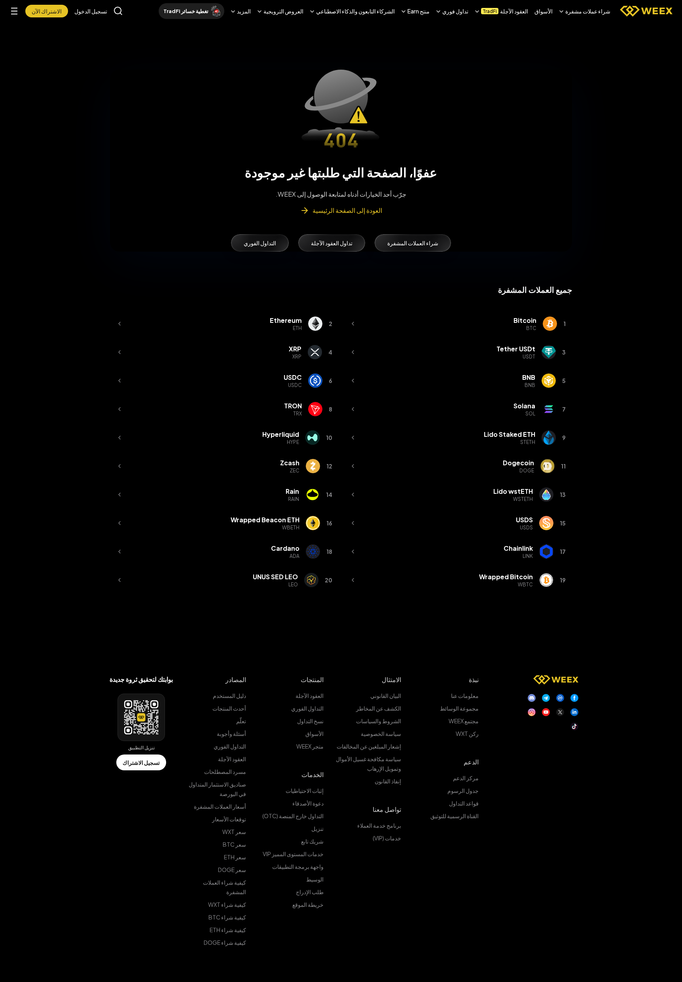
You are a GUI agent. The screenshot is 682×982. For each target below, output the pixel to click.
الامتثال (391, 679)
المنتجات (312, 679)
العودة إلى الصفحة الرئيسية (347, 210)
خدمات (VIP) (387, 838)
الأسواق (543, 11)
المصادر (235, 679)
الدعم (471, 762)
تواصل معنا (387, 809)
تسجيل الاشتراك (141, 762)
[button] (584, 11)
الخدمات (312, 774)
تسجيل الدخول (90, 11)
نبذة (474, 679)
